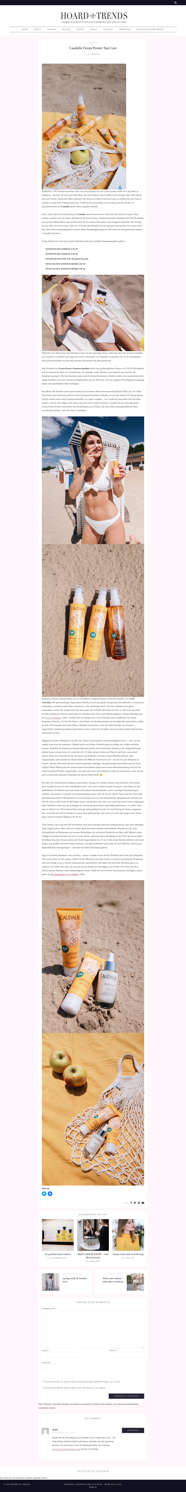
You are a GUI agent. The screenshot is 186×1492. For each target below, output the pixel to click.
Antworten (133, 1430)
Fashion (52, 29)
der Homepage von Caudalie (64, 874)
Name (46, 1350)
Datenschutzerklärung (150, 29)
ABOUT (94, 29)
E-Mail (113, 1350)
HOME (25, 29)
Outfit (38, 29)
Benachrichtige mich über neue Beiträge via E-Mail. (75, 1388)
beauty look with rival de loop (128, 1254)
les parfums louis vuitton (57, 1254)
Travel (81, 29)
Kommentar (49, 1309)
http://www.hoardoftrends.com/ (66, 1449)
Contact (108, 29)
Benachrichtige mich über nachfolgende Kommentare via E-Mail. (83, 1382)
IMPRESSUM (125, 29)
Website (46, 1363)
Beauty (66, 29)
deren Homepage (53, 718)
